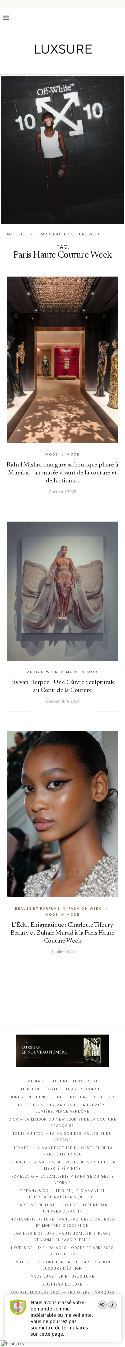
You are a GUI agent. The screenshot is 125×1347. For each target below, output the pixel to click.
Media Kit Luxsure (47, 1081)
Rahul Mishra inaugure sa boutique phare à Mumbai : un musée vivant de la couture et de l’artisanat (62, 473)
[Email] (86, 65)
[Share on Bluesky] (83, 502)
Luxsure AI (85, 1081)
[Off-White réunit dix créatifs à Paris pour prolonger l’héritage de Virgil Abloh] (62, 150)
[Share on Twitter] (49, 502)
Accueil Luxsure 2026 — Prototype (50, 1292)
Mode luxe (42, 1276)
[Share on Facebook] (42, 502)
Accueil (16, 234)
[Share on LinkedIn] (63, 502)
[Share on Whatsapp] (70, 502)
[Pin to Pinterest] (56, 502)
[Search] (118, 18)
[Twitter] (48, 65)
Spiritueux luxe (76, 1276)
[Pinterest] (67, 65)
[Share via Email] (90, 502)
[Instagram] (58, 65)
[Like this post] (34, 502)
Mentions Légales (41, 1089)
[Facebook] (39, 65)
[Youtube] (76, 65)
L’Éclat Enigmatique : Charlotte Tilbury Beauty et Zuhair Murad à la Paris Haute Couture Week (63, 933)
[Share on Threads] (76, 502)
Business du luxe (62, 1284)
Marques (105, 1292)
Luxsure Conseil (85, 1089)
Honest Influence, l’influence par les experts (62, 1097)
